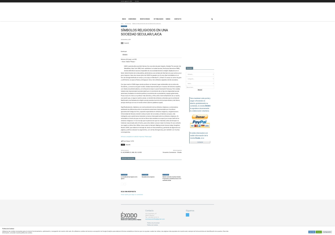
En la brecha (128, 23)
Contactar (200, 142)
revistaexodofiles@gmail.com (155, 219)
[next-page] (125, 184)
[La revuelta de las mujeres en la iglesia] (130, 168)
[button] (212, 19)
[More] (180, 46)
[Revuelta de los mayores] (151, 168)
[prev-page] (122, 184)
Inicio (122, 23)
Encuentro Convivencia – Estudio (172, 152)
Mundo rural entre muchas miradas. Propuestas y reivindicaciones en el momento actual (172, 178)
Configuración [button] (327, 232)
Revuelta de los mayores (148, 177)
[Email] (171, 46)
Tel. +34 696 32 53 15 (152, 217)
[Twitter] (211, 1)
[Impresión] (175, 46)
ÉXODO (125, 55)
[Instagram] (208, 1)
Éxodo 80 (126, 43)
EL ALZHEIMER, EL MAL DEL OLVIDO (131, 152)
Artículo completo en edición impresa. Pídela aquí (136, 136)
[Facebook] (206, 1)
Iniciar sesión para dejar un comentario (132, 194)
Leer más (311, 232)
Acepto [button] (319, 232)
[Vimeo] (213, 1)
